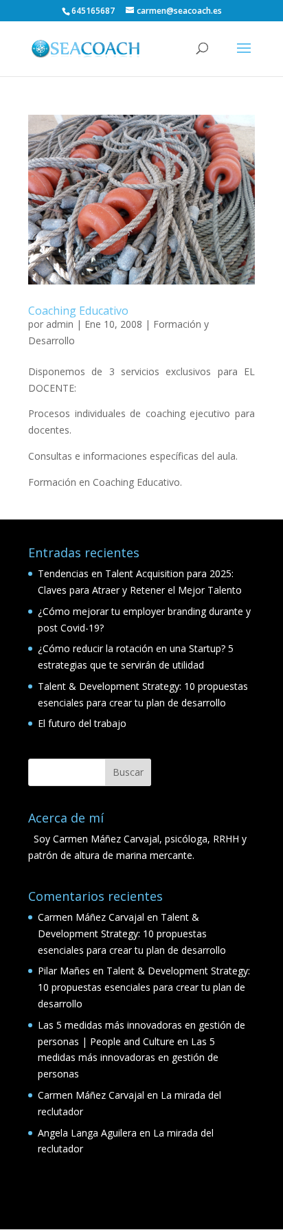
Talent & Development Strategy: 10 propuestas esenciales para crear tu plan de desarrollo (132, 933)
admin (59, 324)
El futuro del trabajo (82, 723)
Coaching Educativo (78, 310)
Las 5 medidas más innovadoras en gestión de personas (128, 1058)
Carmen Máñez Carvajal (91, 917)
